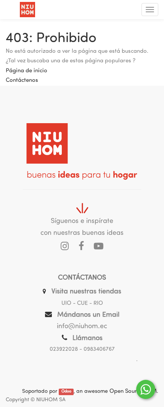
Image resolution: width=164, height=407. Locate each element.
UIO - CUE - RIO (82, 303)
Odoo (66, 392)
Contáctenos (22, 80)
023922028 (64, 349)
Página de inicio (26, 71)
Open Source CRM (133, 391)
